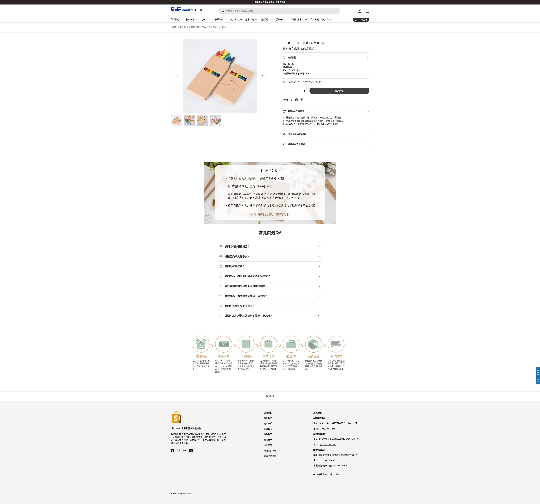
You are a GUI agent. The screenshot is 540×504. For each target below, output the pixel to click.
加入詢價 (339, 90)
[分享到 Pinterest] (302, 100)
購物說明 (268, 440)
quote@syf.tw (332, 474)
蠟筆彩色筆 (194, 27)
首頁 (174, 27)
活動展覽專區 (297, 19)
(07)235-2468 (327, 429)
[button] (367, 11)
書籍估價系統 (270, 456)
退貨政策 (268, 429)
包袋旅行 (175, 19)
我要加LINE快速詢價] (327, 124)
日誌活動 (219, 19)
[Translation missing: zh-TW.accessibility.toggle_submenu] (181, 19)
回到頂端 (270, 396)
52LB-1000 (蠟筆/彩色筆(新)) (305, 43)
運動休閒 (249, 19)
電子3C (204, 19)
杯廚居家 (190, 19)
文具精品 (234, 19)
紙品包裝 (265, 19)
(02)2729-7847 (328, 444)
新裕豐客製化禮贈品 (185, 494)
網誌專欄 (268, 423)
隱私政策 (268, 434)
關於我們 (326, 19)
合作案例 (314, 19)
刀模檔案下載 (270, 450)
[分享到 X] (290, 100)
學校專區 (280, 19)
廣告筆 (182, 27)
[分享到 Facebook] (296, 100)
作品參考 (268, 445)
